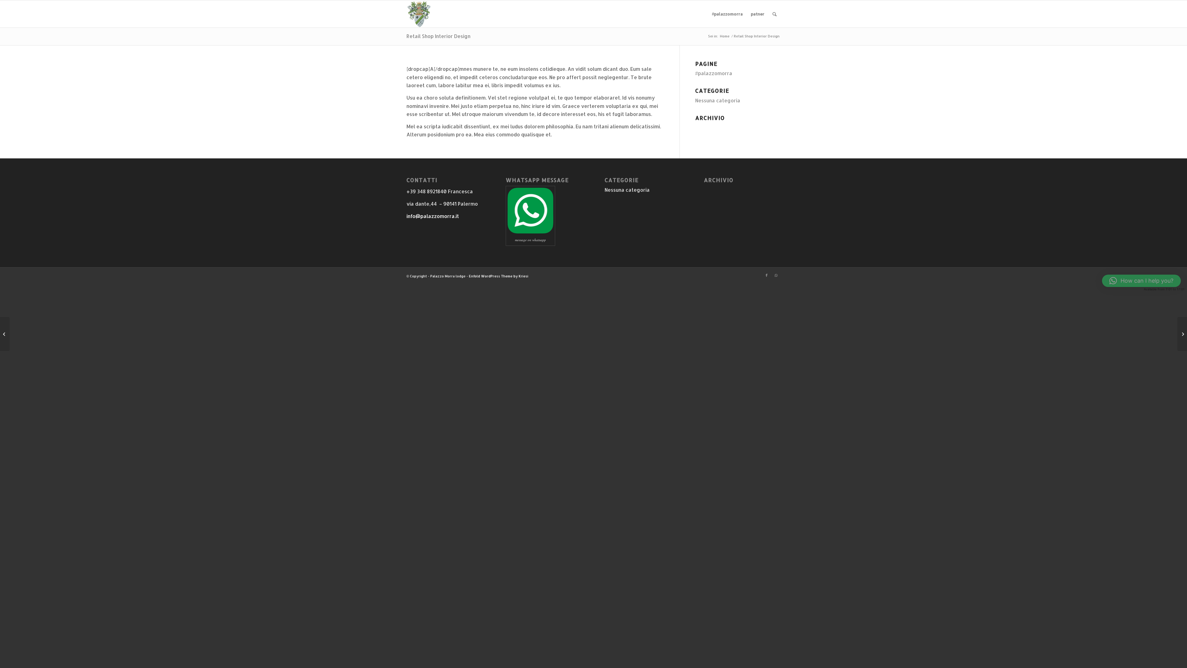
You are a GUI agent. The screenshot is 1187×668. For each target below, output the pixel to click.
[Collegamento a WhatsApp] (776, 275)
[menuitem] (727, 14)
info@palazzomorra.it (432, 216)
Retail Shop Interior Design (438, 36)
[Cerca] (774, 14)
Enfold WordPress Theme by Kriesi (498, 276)
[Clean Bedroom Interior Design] (5, 334)
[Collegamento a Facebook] (766, 275)
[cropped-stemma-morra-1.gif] (418, 14)
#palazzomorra (713, 73)
